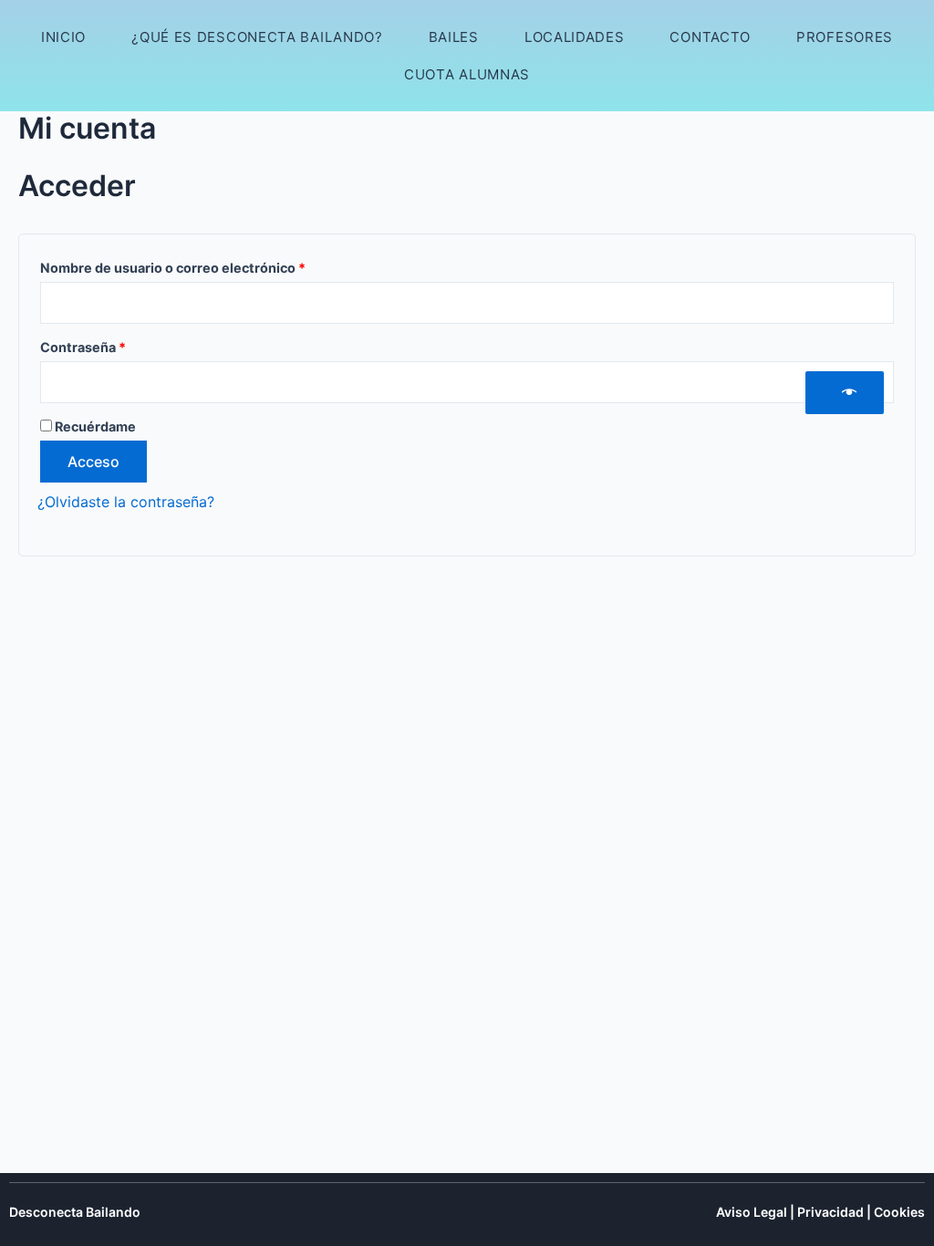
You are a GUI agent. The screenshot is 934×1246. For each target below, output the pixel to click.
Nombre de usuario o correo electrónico (208, 265)
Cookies (899, 1212)
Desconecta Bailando (74, 1212)
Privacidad (830, 1212)
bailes (454, 37)
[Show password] (844, 392)
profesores (844, 37)
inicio (63, 37)
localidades (574, 37)
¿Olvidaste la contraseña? (125, 502)
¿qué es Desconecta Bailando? (257, 37)
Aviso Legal (751, 1212)
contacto (710, 37)
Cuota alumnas (467, 74)
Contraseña (118, 345)
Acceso (93, 461)
